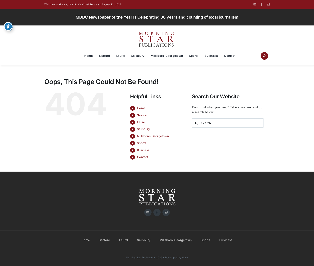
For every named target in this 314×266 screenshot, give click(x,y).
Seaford (142, 115)
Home (141, 108)
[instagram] (268, 4)
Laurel (141, 122)
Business (143, 150)
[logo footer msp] (157, 187)
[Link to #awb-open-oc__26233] (264, 56)
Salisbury (143, 129)
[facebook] (261, 4)
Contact (142, 157)
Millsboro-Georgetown (153, 136)
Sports (141, 143)
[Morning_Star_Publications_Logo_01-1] (157, 32)
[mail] (254, 4)
